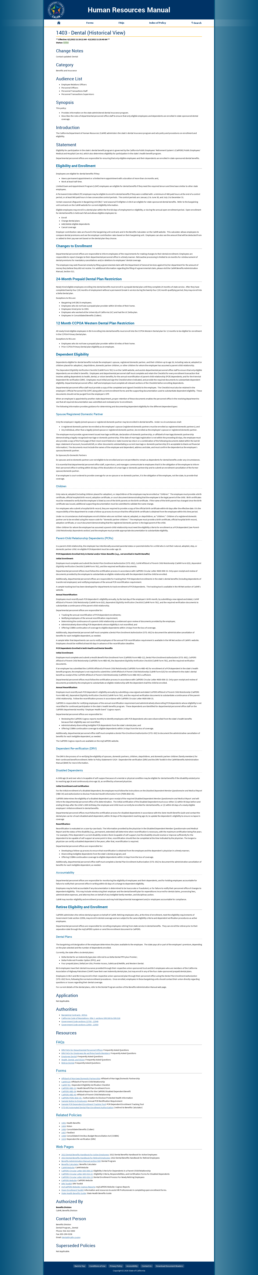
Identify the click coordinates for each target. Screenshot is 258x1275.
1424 (63, 1139)
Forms (89, 22)
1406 (63, 1129)
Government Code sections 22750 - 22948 (79, 1021)
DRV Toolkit (66, 1183)
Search (198, 22)
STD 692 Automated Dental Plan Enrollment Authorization (87, 1107)
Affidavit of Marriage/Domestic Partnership (80, 1078)
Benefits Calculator (69, 1164)
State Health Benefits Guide (73, 1193)
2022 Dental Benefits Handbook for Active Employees (85, 1154)
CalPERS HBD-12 (68, 1088)
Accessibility (131, 1266)
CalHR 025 (65, 1081)
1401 (63, 1123)
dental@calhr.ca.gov (71, 1237)
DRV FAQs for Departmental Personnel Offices (82, 1050)
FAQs (121, 22)
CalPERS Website (69, 1180)
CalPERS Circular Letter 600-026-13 (77, 1177)
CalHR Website (67, 1167)
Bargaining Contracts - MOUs (74, 1015)
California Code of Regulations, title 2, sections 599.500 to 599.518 (90, 1018)
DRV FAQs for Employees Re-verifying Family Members (85, 1053)
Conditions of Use (97, 1266)
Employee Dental (69, 1056)
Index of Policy (157, 22)
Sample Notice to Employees (74, 1101)
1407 (63, 1132)
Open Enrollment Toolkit (72, 1190)
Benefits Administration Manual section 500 (81, 1161)
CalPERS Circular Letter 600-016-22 (77, 1174)
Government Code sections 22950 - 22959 (79, 1024)
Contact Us (147, 1266)
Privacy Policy (116, 1266)
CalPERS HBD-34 (68, 1091)
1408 (63, 1135)
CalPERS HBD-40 (68, 1094)
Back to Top (80, 1266)
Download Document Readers (169, 1266)
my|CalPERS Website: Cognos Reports (78, 1186)
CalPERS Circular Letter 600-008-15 (77, 1170)
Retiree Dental (67, 1063)
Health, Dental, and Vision (73, 1059)
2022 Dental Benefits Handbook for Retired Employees (85, 1157)
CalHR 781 (66, 1085)
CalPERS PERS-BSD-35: (71, 1097)
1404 (63, 1126)
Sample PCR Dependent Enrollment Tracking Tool (83, 1104)
